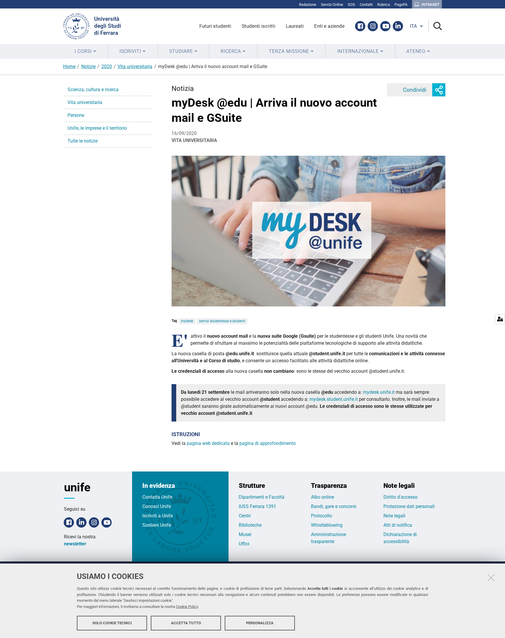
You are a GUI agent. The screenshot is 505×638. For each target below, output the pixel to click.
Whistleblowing (327, 525)
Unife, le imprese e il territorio (97, 128)
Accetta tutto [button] (186, 622)
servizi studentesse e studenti (222, 321)
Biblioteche (250, 525)
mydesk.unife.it (379, 392)
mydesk (187, 321)
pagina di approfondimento (267, 443)
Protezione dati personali (409, 506)
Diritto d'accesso (400, 497)
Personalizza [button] (260, 622)
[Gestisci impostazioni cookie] (500, 319)
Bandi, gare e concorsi (333, 506)
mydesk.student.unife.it (333, 399)
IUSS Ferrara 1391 (257, 506)
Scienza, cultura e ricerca (93, 89)
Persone (76, 115)
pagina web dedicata (208, 443)
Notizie (88, 66)
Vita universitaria (134, 66)
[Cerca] (435, 26)
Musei (245, 534)
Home (69, 66)
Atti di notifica (397, 525)
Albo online (322, 497)
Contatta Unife (157, 497)
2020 (106, 66)
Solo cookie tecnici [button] (112, 622)
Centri (245, 516)
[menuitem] (85, 51)
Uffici (244, 544)
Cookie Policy (187, 606)
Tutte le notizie (83, 141)
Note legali (394, 516)
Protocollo (321, 516)
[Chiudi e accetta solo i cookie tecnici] (491, 577)
